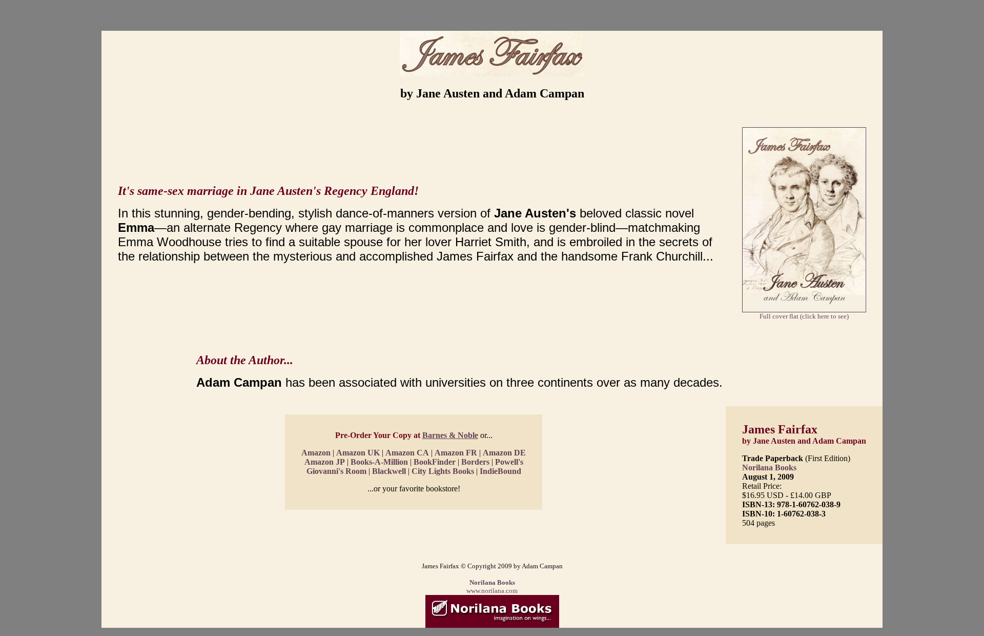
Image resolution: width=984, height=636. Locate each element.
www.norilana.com (492, 590)
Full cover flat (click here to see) (804, 316)
